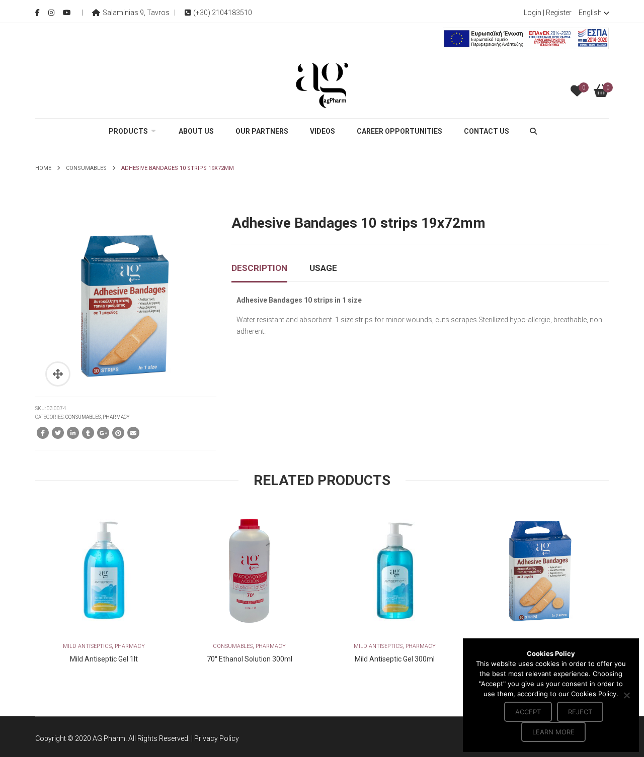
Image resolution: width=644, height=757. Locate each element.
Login (532, 13)
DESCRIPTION (259, 268)
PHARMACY (116, 417)
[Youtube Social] (67, 13)
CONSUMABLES (86, 168)
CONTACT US (486, 131)
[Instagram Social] (51, 13)
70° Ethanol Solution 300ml (249, 659)
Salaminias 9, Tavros (136, 13)
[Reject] (626, 695)
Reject (580, 712)
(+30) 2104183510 (222, 13)
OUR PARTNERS (261, 131)
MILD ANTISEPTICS (87, 646)
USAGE (323, 268)
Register (559, 13)
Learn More (553, 732)
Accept (528, 712)
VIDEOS (322, 131)
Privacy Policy (216, 738)
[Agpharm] (322, 85)
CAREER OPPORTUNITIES (399, 131)
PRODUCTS (128, 131)
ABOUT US (196, 131)
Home (43, 168)
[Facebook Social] (37, 13)
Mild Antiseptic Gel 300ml (395, 659)
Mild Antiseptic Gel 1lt (104, 659)
